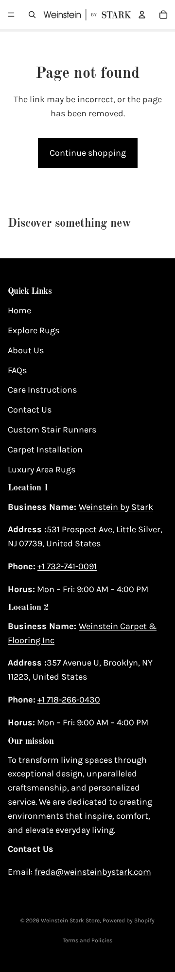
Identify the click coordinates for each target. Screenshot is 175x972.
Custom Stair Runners (52, 429)
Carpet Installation (45, 449)
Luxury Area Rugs (41, 469)
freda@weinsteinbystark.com (93, 871)
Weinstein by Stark (116, 507)
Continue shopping (88, 152)
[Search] (32, 14)
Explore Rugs (33, 330)
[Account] (142, 14)
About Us (26, 350)
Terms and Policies (87, 940)
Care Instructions (42, 390)
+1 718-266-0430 (68, 699)
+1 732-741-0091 (67, 566)
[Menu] (11, 14)
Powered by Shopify (129, 920)
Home (19, 310)
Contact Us (30, 409)
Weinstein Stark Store (70, 920)
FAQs (17, 370)
